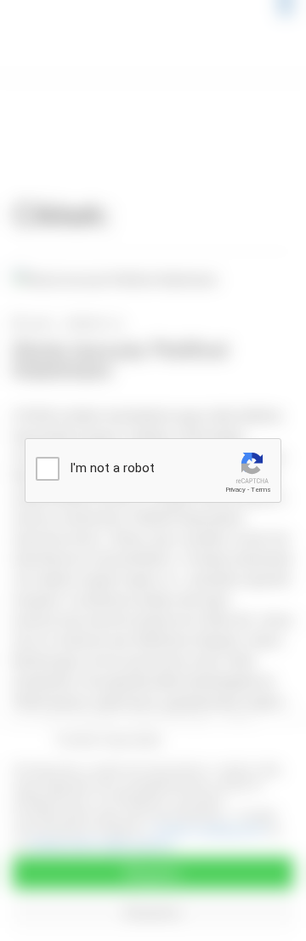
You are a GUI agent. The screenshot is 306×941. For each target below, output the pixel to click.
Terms (261, 489)
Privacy (235, 489)
